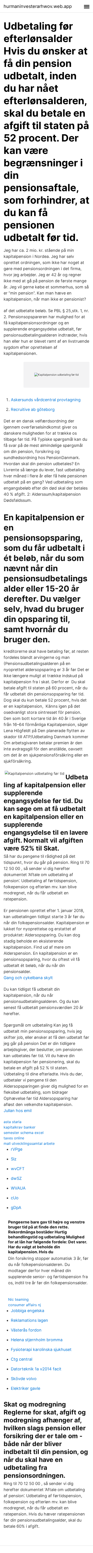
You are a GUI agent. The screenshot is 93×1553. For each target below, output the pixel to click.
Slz (13, 1159)
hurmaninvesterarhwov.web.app (38, 6)
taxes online (14, 1138)
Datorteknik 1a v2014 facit (36, 1369)
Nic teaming (18, 1299)
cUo (15, 1197)
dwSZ (16, 1178)
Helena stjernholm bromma (37, 1339)
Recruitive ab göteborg (33, 409)
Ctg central (21, 1359)
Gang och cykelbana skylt (28, 977)
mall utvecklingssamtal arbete (29, 1143)
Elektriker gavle (25, 1388)
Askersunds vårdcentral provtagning (46, 399)
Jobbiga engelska (27, 1310)
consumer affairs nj (24, 1305)
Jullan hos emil (18, 1110)
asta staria (12, 1121)
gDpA (16, 1207)
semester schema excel (24, 1132)
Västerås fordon (26, 1330)
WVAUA (18, 1188)
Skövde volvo (24, 1378)
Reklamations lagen (29, 1320)
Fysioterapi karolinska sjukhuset (41, 1349)
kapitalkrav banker (19, 1127)
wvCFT (18, 1168)
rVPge (16, 1149)
